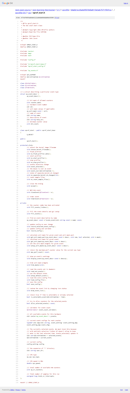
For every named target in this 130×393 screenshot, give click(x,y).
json (126, 390)
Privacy (17, 390)
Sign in (126, 3)
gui (29, 12)
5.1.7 (58, 10)
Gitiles (12, 390)
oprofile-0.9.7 (21, 12)
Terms (23, 390)
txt (121, 390)
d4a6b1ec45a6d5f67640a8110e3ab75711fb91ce (91, 10)
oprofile (65, 10)
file (56, 18)
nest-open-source (23, 10)
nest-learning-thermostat (43, 10)
